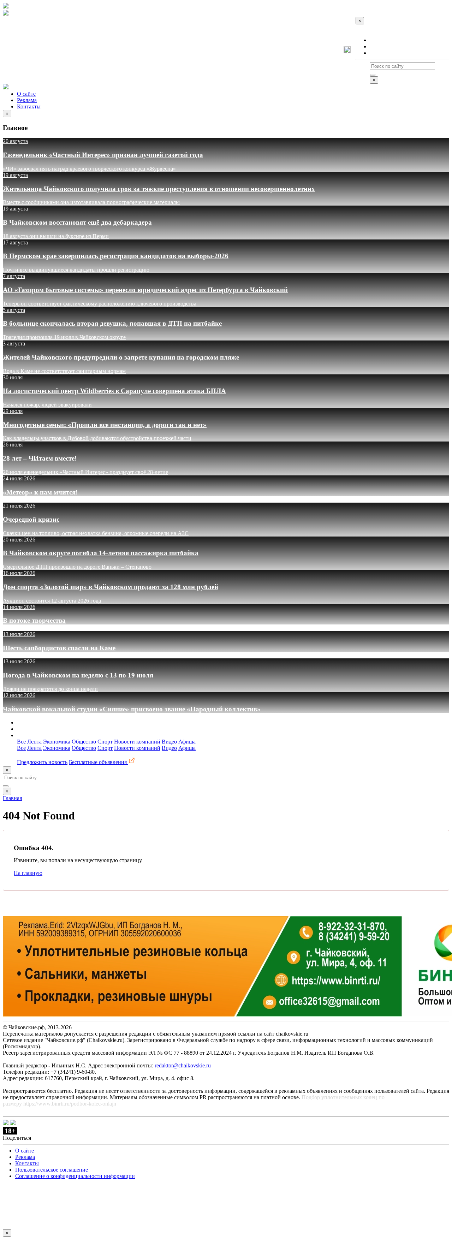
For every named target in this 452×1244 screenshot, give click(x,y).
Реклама (379, 46)
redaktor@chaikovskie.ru (183, 1065)
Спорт (105, 742)
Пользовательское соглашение (51, 1170)
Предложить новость (42, 762)
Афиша (187, 742)
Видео (169, 742)
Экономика (56, 742)
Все (21, 742)
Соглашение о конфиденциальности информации (75, 1176)
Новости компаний (137, 742)
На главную (28, 873)
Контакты (381, 53)
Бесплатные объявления (98, 762)
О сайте (379, 40)
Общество (84, 742)
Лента (34, 742)
